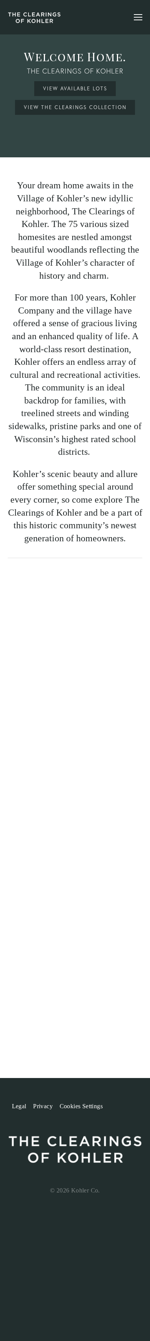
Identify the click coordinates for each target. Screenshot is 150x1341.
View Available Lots (75, 88)
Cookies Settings (81, 1106)
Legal (19, 1106)
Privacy (43, 1106)
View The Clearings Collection (75, 107)
